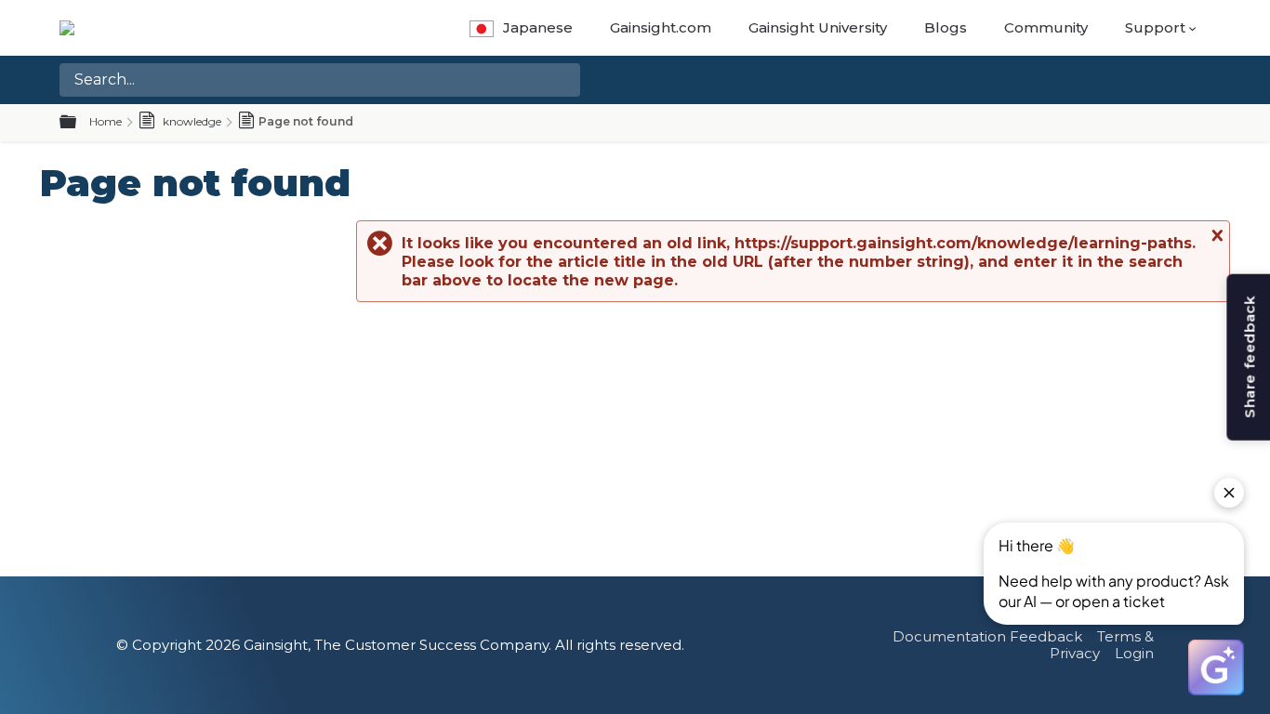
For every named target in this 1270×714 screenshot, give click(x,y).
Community (1046, 27)
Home (105, 121)
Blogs (945, 27)
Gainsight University (817, 27)
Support (1155, 27)
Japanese (538, 27)
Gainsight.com (660, 27)
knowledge (190, 121)
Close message (1215, 235)
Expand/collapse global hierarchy (79, 122)
